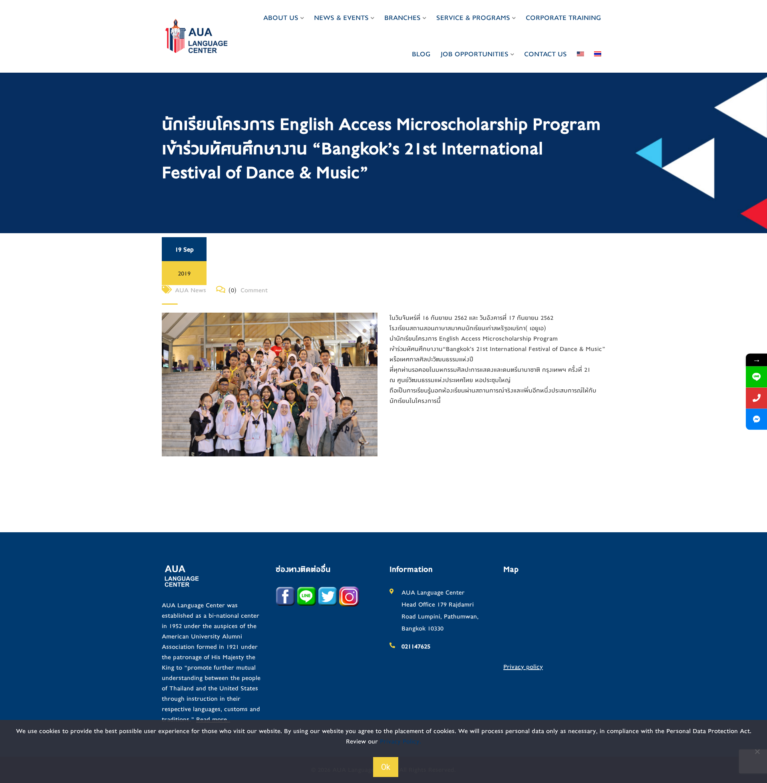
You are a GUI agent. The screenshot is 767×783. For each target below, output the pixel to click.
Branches (402, 18)
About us (280, 18)
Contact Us (545, 54)
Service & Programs (473, 18)
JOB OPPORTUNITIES (475, 54)
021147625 (415, 646)
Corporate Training (563, 18)
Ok (385, 767)
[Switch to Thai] (597, 54)
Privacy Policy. (400, 741)
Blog (421, 54)
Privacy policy (523, 667)
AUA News (190, 290)
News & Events (341, 18)
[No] (757, 751)
